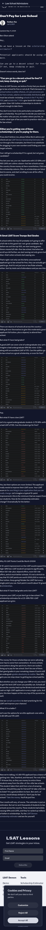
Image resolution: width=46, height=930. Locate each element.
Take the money (13, 797)
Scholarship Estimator (32, 883)
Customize (23, 905)
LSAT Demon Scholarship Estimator (26, 139)
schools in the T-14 (31, 97)
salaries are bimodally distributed (27, 94)
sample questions (14, 700)
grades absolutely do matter (24, 674)
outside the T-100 (15, 100)
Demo (6, 883)
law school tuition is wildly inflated (22, 90)
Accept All (23, 920)
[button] (23, 3)
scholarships (7, 585)
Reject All (23, 912)
